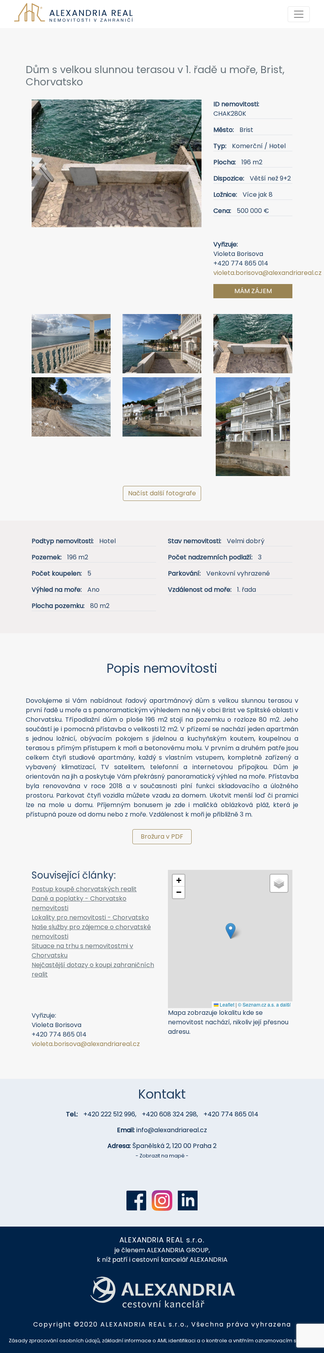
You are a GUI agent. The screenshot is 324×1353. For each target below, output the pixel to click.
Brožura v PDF (162, 836)
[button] (44, 166)
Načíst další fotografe (162, 493)
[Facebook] (136, 1200)
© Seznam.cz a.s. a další (264, 1004)
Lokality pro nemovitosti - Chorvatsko (90, 917)
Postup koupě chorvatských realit (84, 889)
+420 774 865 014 (230, 1114)
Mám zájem (253, 290)
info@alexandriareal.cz (171, 1130)
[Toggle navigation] (299, 14)
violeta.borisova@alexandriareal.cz (267, 272)
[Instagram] (162, 1200)
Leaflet (226, 1004)
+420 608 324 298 (169, 1114)
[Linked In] (188, 1200)
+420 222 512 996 (109, 1114)
